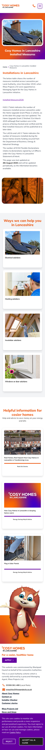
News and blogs (9, 712)
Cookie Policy (15, 732)
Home (5, 67)
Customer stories (10, 703)
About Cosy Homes (10, 693)
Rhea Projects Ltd (10, 709)
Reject (9, 741)
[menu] (40, 6)
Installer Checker (9, 700)
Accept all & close (28, 741)
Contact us (7, 696)
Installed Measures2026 (13, 100)
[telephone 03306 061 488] (34, 6)
